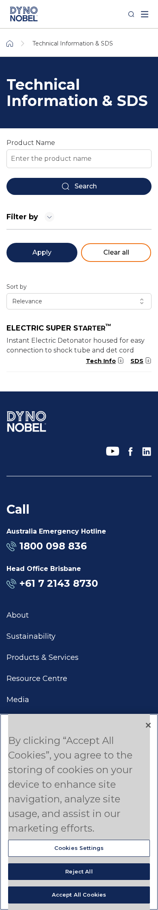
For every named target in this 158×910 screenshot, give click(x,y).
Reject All (78, 871)
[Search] (131, 14)
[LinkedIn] (147, 451)
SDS (136, 361)
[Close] (148, 725)
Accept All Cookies (79, 894)
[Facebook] (130, 451)
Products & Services (42, 657)
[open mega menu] (144, 14)
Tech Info (101, 361)
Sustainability (31, 636)
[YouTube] (112, 451)
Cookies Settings (79, 848)
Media (17, 699)
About (17, 615)
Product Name (30, 143)
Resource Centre (36, 678)
